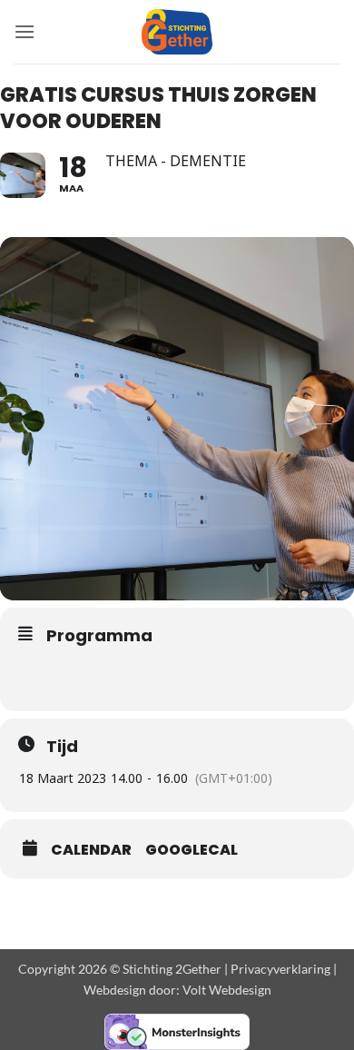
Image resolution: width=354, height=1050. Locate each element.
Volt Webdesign (226, 989)
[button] (24, 31)
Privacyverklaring (280, 968)
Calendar (91, 850)
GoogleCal (191, 850)
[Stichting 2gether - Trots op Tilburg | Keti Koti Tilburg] (177, 32)
